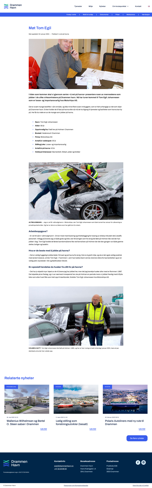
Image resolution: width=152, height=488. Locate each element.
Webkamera (131, 14)
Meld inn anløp (88, 14)
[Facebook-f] (138, 462)
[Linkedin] (143, 462)
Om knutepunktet (119, 6)
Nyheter (102, 6)
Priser (118, 14)
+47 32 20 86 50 (60, 469)
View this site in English (141, 485)
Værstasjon (146, 14)
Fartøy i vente (71, 14)
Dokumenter (104, 14)
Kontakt (138, 6)
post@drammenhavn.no (63, 466)
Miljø (91, 6)
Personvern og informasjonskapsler (76, 485)
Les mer (43, 429)
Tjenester (78, 6)
